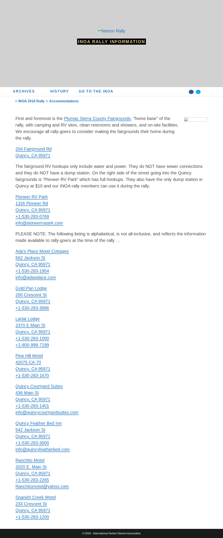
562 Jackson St (30, 257)
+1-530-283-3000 (32, 442)
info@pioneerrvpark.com (39, 223)
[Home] (12, 101)
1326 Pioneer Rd (31, 203)
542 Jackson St (30, 429)
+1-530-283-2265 (32, 479)
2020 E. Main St (31, 466)
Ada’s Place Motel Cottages (42, 251)
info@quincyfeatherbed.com (42, 449)
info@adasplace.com (35, 277)
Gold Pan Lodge (31, 288)
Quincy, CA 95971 (32, 209)
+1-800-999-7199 (32, 344)
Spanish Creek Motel (35, 497)
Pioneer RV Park (31, 196)
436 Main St (27, 392)
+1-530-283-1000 (32, 338)
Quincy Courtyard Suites (39, 386)
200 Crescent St (31, 294)
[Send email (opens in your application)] (198, 92)
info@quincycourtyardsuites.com (46, 412)
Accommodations (64, 101)
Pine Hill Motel (29, 355)
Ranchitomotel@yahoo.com (42, 486)
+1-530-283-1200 (32, 516)
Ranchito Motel (29, 460)
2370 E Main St (30, 325)
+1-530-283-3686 (32, 307)
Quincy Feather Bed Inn (38, 423)
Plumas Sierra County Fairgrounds (97, 118)
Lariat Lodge (27, 318)
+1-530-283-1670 (32, 375)
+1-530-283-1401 (32, 405)
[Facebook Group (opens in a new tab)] (191, 92)
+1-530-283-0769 (32, 216)
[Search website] (207, 92)
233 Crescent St (31, 503)
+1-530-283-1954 (32, 270)
